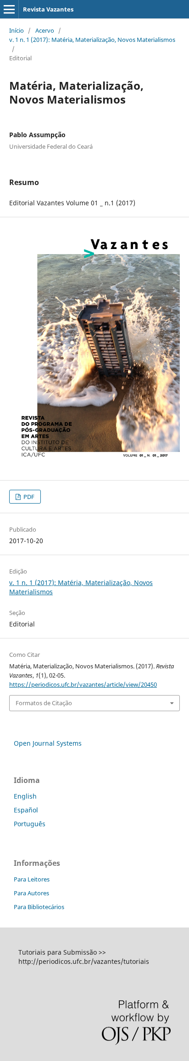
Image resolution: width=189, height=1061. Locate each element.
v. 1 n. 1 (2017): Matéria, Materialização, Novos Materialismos (92, 39)
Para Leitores (32, 879)
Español (26, 810)
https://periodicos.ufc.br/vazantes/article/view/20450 (83, 684)
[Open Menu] (9, 9)
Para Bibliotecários (39, 907)
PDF (28, 497)
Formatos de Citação (44, 703)
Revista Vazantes (48, 9)
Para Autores (31, 893)
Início (16, 30)
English (25, 796)
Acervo (44, 30)
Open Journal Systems (48, 743)
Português (29, 823)
